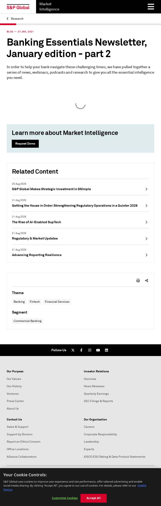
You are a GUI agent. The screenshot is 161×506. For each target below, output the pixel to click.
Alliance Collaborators (21, 457)
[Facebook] (81, 350)
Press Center (15, 401)
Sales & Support (17, 427)
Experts (89, 449)
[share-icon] (146, 280)
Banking (19, 302)
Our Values (14, 379)
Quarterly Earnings (96, 394)
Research (16, 18)
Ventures (13, 394)
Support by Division (19, 434)
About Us (13, 408)
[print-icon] (138, 280)
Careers (89, 427)
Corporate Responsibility (100, 434)
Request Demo (25, 143)
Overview (90, 379)
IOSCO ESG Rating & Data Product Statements (114, 457)
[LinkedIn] (106, 350)
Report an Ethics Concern (23, 441)
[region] (80, 487)
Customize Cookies (65, 498)
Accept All (93, 498)
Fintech (35, 302)
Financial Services (57, 302)
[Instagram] (89, 350)
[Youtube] (98, 350)
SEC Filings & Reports (98, 401)
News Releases (94, 386)
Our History (14, 386)
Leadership (91, 441)
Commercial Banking (28, 321)
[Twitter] (73, 350)
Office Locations (18, 449)
